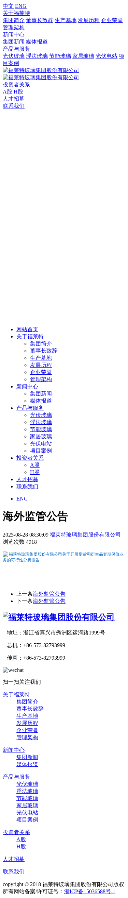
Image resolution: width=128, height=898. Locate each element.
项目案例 (41, 451)
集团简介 (14, 20)
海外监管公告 (49, 594)
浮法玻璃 (37, 56)
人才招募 (14, 99)
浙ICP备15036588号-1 (89, 891)
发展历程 (89, 20)
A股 (7, 92)
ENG (21, 6)
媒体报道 (37, 42)
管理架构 (14, 27)
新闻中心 (14, 34)
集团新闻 (14, 42)
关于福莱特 (16, 13)
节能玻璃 (60, 56)
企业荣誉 (112, 20)
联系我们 (14, 106)
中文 (8, 6)
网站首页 (27, 329)
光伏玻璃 (14, 56)
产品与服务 (16, 49)
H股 (18, 92)
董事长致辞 (39, 20)
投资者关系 (16, 84)
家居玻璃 (83, 56)
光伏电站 (106, 56)
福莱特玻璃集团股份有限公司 (85, 535)
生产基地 (65, 20)
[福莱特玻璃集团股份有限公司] (59, 617)
